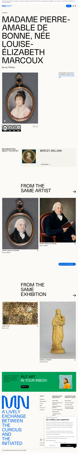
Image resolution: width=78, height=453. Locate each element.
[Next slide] (74, 192)
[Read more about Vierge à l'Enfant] (58, 330)
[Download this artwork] (36, 126)
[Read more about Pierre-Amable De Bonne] (20, 223)
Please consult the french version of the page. (66, 76)
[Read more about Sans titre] (20, 313)
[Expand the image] (33, 126)
